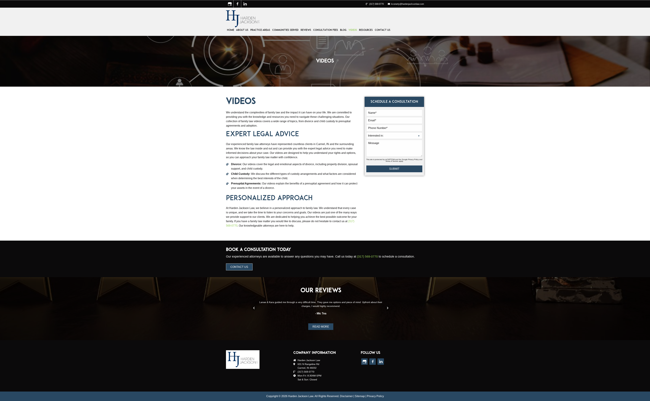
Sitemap (360, 396)
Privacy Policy (413, 159)
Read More (320, 326)
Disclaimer (346, 396)
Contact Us (239, 266)
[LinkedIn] (245, 4)
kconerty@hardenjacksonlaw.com (407, 4)
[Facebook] (237, 4)
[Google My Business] (229, 4)
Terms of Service (391, 161)
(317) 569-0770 (376, 4)
